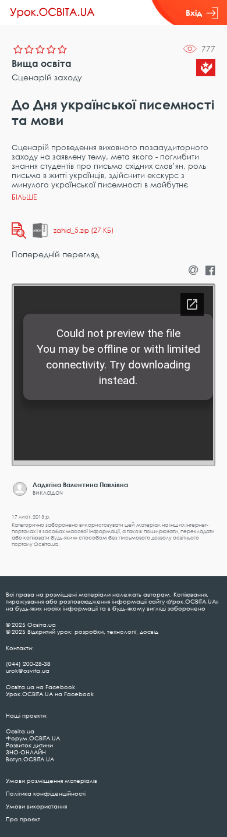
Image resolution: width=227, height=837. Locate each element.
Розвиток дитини (29, 745)
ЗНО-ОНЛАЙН (26, 752)
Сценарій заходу (47, 77)
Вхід (194, 12)
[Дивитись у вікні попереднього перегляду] (19, 230)
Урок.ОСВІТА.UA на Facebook (50, 693)
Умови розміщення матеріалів (51, 780)
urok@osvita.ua (27, 670)
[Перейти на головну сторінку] (52, 13)
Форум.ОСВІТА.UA (33, 738)
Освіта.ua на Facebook (40, 686)
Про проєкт (23, 818)
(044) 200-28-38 (28, 663)
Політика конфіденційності (46, 793)
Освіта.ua (20, 731)
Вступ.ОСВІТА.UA (30, 759)
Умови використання (36, 806)
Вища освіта (42, 63)
